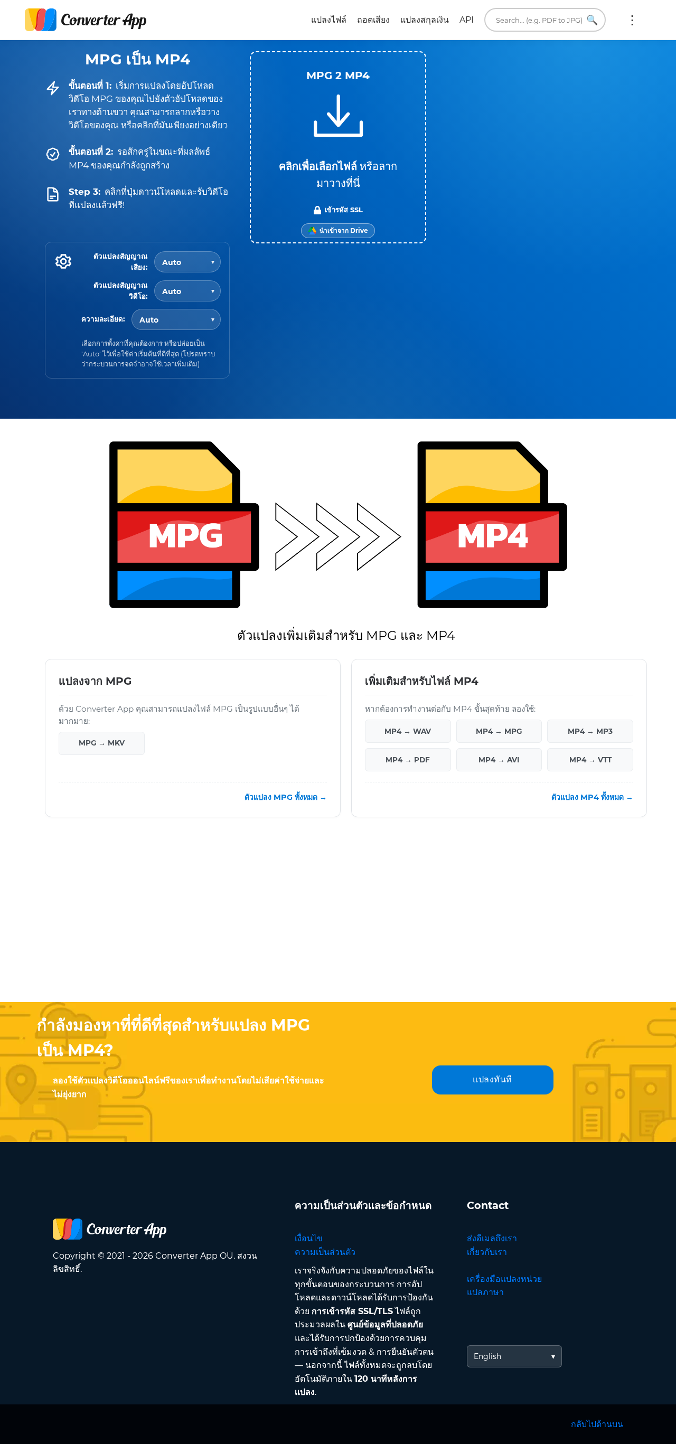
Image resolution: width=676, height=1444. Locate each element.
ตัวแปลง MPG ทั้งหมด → (286, 796)
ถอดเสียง (373, 20)
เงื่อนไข (309, 1238)
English (487, 1356)
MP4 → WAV (407, 730)
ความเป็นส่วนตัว (325, 1252)
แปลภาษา (485, 1292)
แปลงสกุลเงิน (424, 20)
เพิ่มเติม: (632, 20)
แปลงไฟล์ (328, 20)
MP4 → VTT (590, 759)
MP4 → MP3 (590, 730)
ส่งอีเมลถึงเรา (492, 1238)
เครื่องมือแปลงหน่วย (504, 1279)
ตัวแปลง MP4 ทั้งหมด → (592, 796)
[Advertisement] (338, 918)
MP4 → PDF (408, 759)
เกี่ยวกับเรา (487, 1252)
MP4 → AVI (498, 759)
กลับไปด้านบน (597, 1424)
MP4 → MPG (499, 730)
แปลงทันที (492, 1079)
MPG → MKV (102, 743)
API (466, 20)
